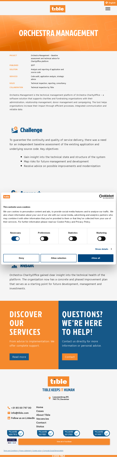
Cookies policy (37, 451)
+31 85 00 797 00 (21, 407)
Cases (40, 411)
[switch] (44, 238)
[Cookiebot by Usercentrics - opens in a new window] (101, 197)
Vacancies (42, 418)
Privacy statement (25, 451)
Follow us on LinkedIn (23, 418)
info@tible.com (20, 412)
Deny (21, 258)
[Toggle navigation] (107, 8)
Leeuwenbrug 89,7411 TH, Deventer (61, 398)
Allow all (95, 258)
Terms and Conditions (11, 451)
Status (40, 426)
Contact (70, 356)
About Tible (43, 414)
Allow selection (58, 258)
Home (39, 407)
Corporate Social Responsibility (53, 451)
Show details (101, 249)
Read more (19, 356)
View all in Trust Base (64, 442)
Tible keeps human (58, 389)
